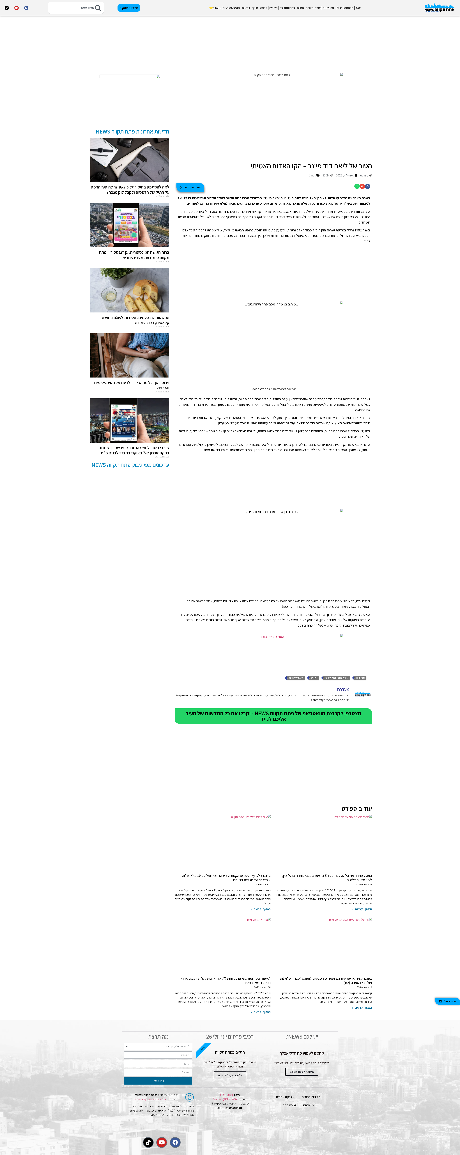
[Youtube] (16, 8)
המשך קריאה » (362, 909)
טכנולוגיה (328, 8)
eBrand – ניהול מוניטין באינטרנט (151, 1099)
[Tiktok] (7, 8)
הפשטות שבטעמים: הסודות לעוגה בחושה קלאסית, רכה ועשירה (135, 319)
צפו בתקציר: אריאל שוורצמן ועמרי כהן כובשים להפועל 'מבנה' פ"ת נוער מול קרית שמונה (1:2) (325, 980)
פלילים (273, 8)
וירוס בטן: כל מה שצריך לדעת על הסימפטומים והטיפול (131, 384)
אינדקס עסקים (285, 1097)
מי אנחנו (308, 1105)
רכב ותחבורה (287, 8)
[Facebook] (26, 8)
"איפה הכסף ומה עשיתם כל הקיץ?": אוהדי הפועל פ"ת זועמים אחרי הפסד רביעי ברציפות (226, 980)
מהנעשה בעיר (231, 8)
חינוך (255, 8)
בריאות (246, 8)
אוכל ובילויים (313, 8)
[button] (367, 186)
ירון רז (314, 678)
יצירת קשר (289, 1105)
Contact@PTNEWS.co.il (227, 1099)
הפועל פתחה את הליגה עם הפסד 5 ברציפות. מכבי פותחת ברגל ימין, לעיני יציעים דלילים (327, 877)
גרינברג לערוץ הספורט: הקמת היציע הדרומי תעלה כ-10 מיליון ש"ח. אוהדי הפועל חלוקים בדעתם (226, 877)
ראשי (358, 8)
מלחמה (348, 8)
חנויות (300, 8)
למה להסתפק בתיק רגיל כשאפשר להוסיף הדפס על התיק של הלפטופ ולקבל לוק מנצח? (130, 189)
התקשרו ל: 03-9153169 (302, 1072)
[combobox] (76, 8)
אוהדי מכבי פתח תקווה (336, 678)
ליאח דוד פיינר (296, 678)
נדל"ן (339, 8)
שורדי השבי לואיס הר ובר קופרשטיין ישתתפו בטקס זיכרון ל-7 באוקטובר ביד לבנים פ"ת (133, 450)
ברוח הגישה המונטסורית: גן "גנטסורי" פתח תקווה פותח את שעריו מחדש (134, 254)
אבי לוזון (360, 678)
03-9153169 (226, 1095)
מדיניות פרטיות (311, 1097)
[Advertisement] (273, 44)
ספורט (263, 8)
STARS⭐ (215, 8)
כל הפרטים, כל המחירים (230, 1075)
